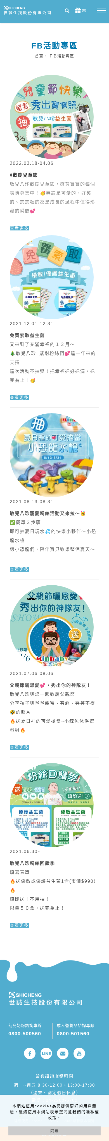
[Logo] (27, 10)
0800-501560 (73, 1033)
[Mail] (62, 1053)
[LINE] (46, 1053)
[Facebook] (29, 1053)
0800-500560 (24, 1033)
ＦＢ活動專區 (61, 56)
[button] (67, 11)
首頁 (39, 56)
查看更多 (19, 228)
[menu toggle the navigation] (101, 10)
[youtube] (79, 1053)
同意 (54, 1131)
